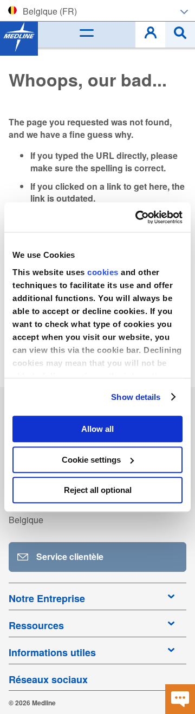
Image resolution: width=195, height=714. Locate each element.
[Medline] (19, 37)
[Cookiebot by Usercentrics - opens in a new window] (138, 217)
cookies (104, 272)
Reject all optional (98, 490)
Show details (135, 397)
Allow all (97, 428)
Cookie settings (91, 459)
